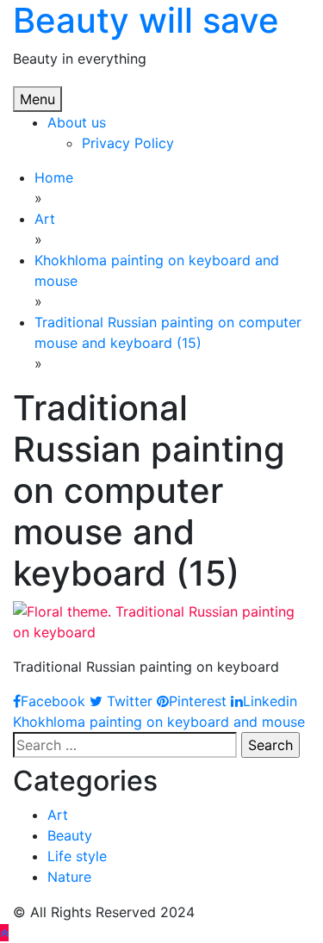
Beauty (69, 835)
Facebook (53, 701)
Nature (69, 876)
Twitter (127, 701)
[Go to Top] (4, 932)
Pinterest (198, 701)
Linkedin (270, 701)
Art (57, 814)
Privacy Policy (128, 143)
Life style (77, 856)
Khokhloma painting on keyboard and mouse (159, 721)
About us (76, 122)
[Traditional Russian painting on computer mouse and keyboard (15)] (161, 620)
